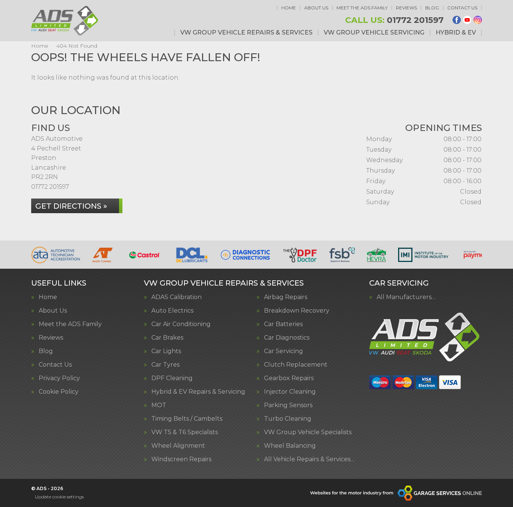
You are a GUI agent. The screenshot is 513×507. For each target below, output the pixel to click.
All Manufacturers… (406, 297)
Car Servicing (283, 351)
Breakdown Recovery (296, 311)
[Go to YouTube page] (467, 20)
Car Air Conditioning (181, 324)
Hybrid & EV (456, 33)
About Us (316, 8)
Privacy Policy (59, 378)
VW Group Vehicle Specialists (308, 432)
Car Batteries (283, 324)
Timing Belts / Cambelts (186, 419)
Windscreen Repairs (181, 459)
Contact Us (462, 8)
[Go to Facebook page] (457, 20)
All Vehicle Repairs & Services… (309, 459)
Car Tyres (165, 365)
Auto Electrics (172, 311)
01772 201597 (394, 20)
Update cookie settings (59, 496)
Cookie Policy (58, 392)
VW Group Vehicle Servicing (374, 33)
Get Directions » (71, 206)
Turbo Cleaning (287, 419)
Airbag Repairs (285, 297)
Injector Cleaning (290, 392)
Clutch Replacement (295, 365)
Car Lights (166, 351)
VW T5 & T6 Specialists (184, 432)
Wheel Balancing (290, 446)
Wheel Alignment (178, 446)
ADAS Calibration (176, 297)
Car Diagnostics (286, 338)
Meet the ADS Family (362, 8)
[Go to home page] (65, 21)
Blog (432, 8)
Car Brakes (167, 338)
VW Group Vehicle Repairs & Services (246, 33)
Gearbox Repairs (289, 378)
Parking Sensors (288, 405)
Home (288, 8)
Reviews (406, 8)
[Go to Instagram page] (478, 20)
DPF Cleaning (172, 378)
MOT (158, 405)
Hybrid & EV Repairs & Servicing (198, 392)
